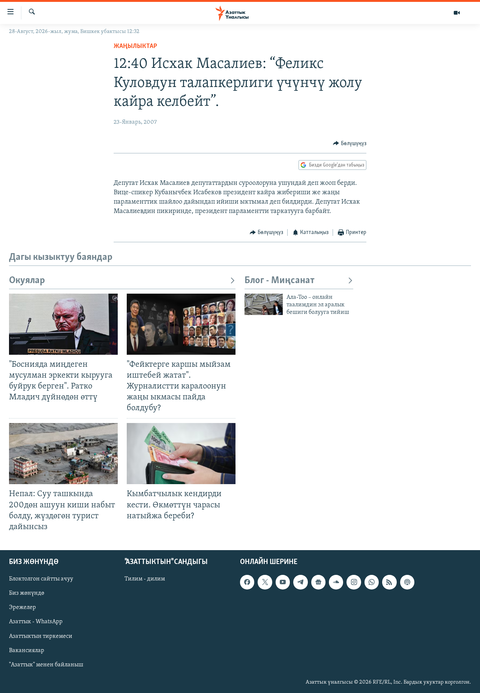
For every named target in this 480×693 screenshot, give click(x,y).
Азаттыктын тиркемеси (40, 636)
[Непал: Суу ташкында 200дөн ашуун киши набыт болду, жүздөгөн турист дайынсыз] (63, 453)
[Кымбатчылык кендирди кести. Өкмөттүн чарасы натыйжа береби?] (181, 453)
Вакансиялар (26, 651)
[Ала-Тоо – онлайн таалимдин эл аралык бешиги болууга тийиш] (263, 304)
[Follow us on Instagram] (353, 582)
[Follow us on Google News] (318, 582)
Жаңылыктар (135, 46)
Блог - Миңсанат (279, 281)
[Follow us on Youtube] (283, 582)
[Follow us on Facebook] (247, 582)
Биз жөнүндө (26, 593)
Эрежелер (22, 607)
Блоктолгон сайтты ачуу (41, 579)
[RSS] (389, 582)
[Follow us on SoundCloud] (336, 582)
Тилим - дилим (144, 579)
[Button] (349, 143)
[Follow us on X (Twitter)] (265, 582)
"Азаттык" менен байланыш (46, 665)
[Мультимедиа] (457, 13)
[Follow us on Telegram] (300, 582)
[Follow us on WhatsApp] (371, 582)
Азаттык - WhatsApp (36, 622)
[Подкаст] (407, 582)
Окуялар (27, 281)
